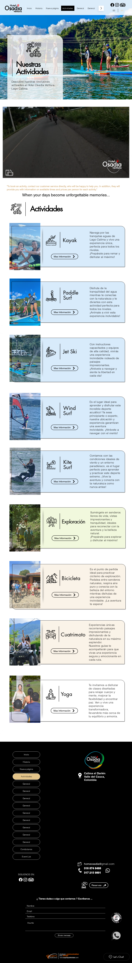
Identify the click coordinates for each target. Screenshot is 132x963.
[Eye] (116, 917)
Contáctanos (26, 849)
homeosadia (91, 863)
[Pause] (6, 174)
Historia (26, 762)
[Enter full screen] (125, 174)
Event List (26, 856)
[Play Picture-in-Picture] (121, 174)
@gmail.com (106, 863)
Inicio (26, 754)
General (26, 784)
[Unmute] (10, 174)
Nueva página (26, 769)
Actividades (26, 776)
